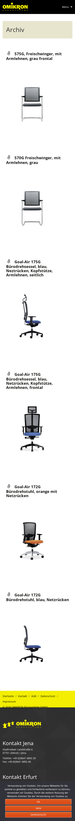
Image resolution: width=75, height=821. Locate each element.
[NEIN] (70, 801)
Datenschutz (48, 696)
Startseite (8, 696)
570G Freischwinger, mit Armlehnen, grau (33, 160)
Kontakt (22, 696)
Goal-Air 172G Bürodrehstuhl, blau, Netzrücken (37, 597)
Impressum (9, 701)
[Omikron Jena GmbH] (22, 723)
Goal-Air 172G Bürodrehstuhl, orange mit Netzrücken (31, 491)
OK (38, 801)
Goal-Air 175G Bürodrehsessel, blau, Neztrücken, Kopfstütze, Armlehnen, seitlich (29, 268)
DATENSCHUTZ (38, 814)
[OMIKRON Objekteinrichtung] (15, 5)
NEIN (38, 808)
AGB (33, 696)
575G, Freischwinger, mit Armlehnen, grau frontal (34, 56)
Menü (65, 7)
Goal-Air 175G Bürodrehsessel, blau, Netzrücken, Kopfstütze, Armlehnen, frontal (29, 381)
